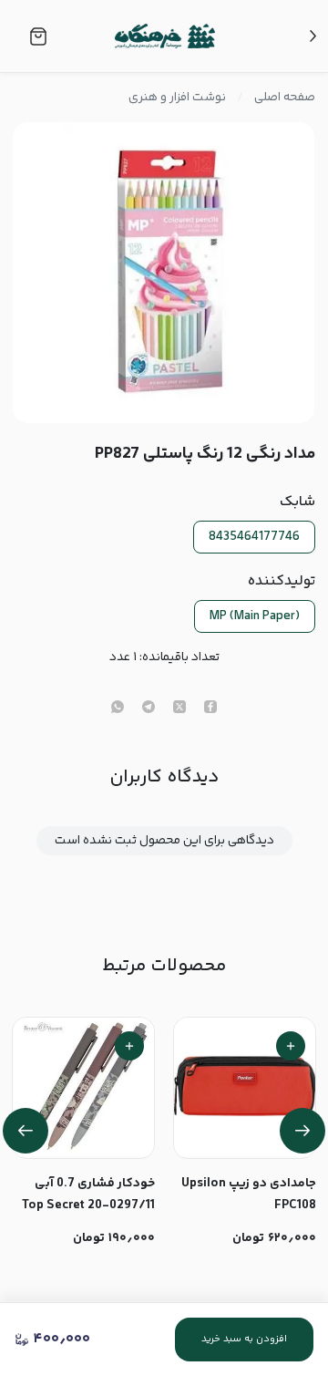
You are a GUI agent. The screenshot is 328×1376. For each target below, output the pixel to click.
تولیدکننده (281, 581)
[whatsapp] (117, 708)
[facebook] (210, 708)
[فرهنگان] (165, 36)
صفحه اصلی (284, 97)
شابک (297, 502)
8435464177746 (254, 537)
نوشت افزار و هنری (177, 97)
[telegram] (148, 708)
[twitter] (179, 708)
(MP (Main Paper (255, 616)
